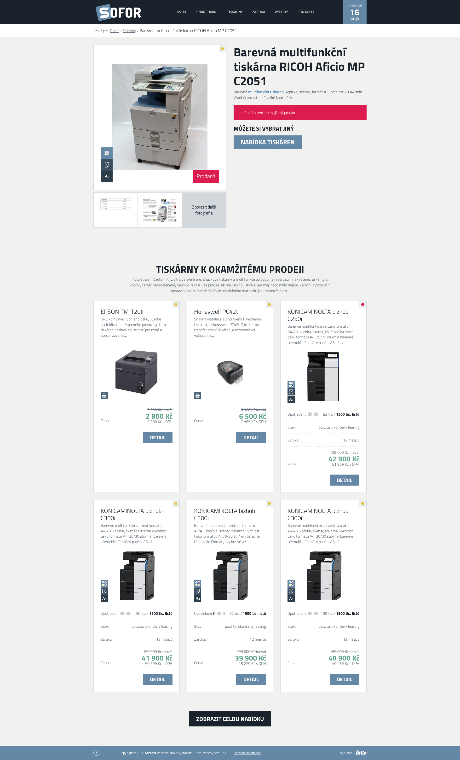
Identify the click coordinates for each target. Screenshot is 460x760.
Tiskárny (235, 12)
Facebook (96, 753)
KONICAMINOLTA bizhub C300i (131, 514)
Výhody (281, 12)
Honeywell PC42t (216, 311)
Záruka (258, 12)
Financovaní (207, 12)
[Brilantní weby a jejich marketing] (361, 752)
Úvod (181, 12)
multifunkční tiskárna (265, 92)
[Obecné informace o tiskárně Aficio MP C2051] (160, 210)
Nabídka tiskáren (268, 142)
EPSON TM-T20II (122, 311)
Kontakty (306, 12)
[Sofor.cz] (124, 12)
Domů (114, 31)
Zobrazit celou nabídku (230, 718)
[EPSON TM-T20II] (136, 372)
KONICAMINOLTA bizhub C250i (318, 315)
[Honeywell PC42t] (230, 372)
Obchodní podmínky (247, 752)
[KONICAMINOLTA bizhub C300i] (136, 575)
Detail (157, 437)
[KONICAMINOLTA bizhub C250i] (323, 376)
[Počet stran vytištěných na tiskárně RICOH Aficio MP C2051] (116, 210)
